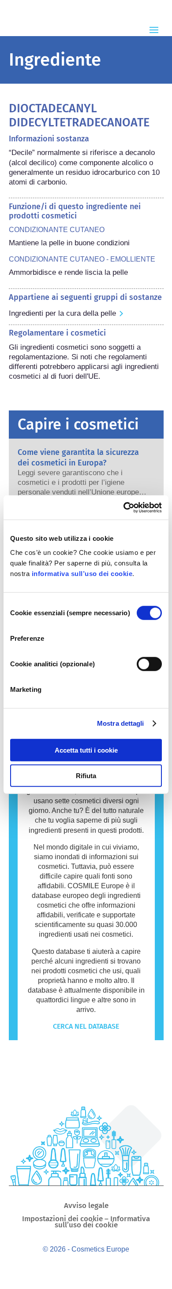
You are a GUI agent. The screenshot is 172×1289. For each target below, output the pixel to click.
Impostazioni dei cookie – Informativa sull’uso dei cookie (86, 1223)
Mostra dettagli (120, 723)
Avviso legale (86, 1206)
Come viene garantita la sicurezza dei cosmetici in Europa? (78, 457)
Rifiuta (86, 775)
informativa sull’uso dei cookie (82, 573)
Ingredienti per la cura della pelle (62, 313)
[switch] (149, 664)
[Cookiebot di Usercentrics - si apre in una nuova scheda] (124, 507)
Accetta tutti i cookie (86, 749)
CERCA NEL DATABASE (86, 1026)
